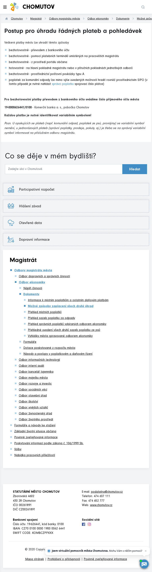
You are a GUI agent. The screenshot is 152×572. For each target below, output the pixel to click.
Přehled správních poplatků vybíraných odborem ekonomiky (67, 324)
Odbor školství (28, 401)
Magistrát (36, 19)
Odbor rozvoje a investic (35, 384)
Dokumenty (122, 19)
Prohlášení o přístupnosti (64, 559)
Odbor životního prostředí (36, 419)
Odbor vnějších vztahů (33, 407)
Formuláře (29, 342)
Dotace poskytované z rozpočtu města (49, 348)
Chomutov (17, 19)
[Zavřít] (145, 551)
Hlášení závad (33, 206)
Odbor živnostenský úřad (35, 413)
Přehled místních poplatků (45, 312)
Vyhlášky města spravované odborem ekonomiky (60, 336)
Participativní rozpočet (36, 190)
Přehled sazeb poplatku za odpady (51, 318)
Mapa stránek (34, 559)
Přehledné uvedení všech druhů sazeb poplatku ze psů (64, 330)
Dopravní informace (34, 240)
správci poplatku (63, 84)
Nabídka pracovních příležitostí (34, 455)
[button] (143, 7)
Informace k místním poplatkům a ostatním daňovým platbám (68, 300)
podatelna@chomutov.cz (107, 492)
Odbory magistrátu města (64, 19)
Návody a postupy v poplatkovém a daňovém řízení (57, 354)
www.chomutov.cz (101, 505)
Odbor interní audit (31, 366)
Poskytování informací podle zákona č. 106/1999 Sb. (49, 443)
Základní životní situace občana (35, 431)
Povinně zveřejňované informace (36, 437)
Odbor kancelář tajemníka (36, 372)
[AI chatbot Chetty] (144, 564)
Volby (17, 449)
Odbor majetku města (33, 378)
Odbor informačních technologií (39, 360)
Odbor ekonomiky (98, 19)
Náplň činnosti (32, 288)
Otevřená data (33, 223)
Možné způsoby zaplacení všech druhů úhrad (60, 306)
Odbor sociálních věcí (33, 390)
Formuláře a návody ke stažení (34, 425)
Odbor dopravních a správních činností (44, 276)
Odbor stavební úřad (33, 395)
